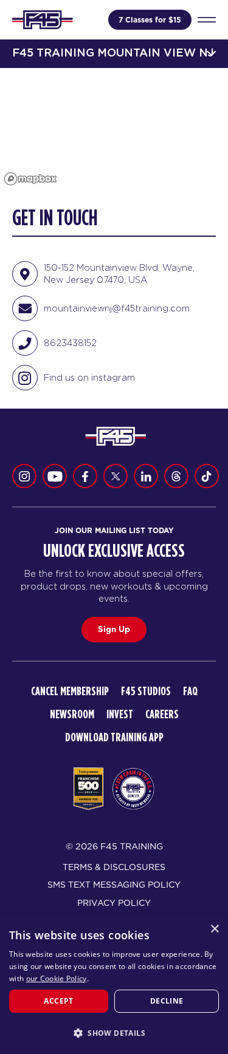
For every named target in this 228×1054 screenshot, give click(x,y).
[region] (114, 128)
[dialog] (114, 985)
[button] (114, 1032)
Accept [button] (58, 1001)
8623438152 (70, 342)
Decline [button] (167, 1001)
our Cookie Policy (56, 978)
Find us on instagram (89, 377)
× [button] (214, 929)
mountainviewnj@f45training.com (117, 308)
